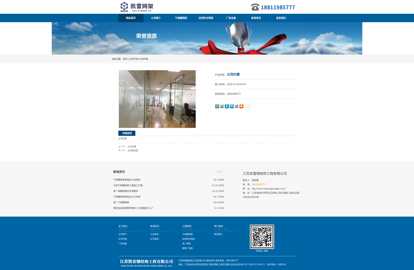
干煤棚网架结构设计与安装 (126, 196)
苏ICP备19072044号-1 (254, 264)
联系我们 (281, 18)
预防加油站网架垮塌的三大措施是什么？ (133, 208)
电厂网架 (186, 243)
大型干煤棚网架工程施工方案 (128, 185)
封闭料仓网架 (206, 18)
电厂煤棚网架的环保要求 (125, 191)
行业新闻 (154, 234)
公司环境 (133, 59)
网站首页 (131, 18)
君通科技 (282, 264)
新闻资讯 (256, 18)
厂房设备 (231, 18)
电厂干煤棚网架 (121, 202)
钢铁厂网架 (187, 248)
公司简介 (156, 18)
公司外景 (132, 146)
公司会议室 (133, 150)
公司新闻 (154, 239)
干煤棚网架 (181, 18)
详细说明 (127, 133)
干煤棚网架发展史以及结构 (126, 179)
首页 (125, 59)
